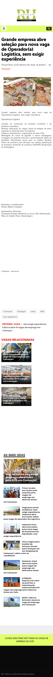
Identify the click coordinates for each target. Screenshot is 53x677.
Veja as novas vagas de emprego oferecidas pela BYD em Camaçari (21, 477)
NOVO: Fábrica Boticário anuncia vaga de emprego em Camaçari (31, 601)
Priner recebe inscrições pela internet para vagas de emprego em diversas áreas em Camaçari (20, 495)
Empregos (21, 311)
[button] (3, 28)
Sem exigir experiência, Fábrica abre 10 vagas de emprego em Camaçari (24, 327)
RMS (42, 311)
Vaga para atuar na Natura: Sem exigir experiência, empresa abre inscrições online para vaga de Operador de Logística (22, 513)
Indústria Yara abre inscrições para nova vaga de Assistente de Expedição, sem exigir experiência (21, 530)
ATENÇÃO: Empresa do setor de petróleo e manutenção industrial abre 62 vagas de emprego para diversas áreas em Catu (22, 585)
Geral (33, 311)
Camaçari (7, 311)
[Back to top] (46, 670)
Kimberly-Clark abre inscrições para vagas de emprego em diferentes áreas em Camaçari (21, 567)
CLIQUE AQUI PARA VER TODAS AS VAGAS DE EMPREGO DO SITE (26, 640)
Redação (6, 69)
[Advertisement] (26, 176)
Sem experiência (10, 317)
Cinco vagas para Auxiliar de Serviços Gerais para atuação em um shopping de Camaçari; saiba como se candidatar (22, 549)
